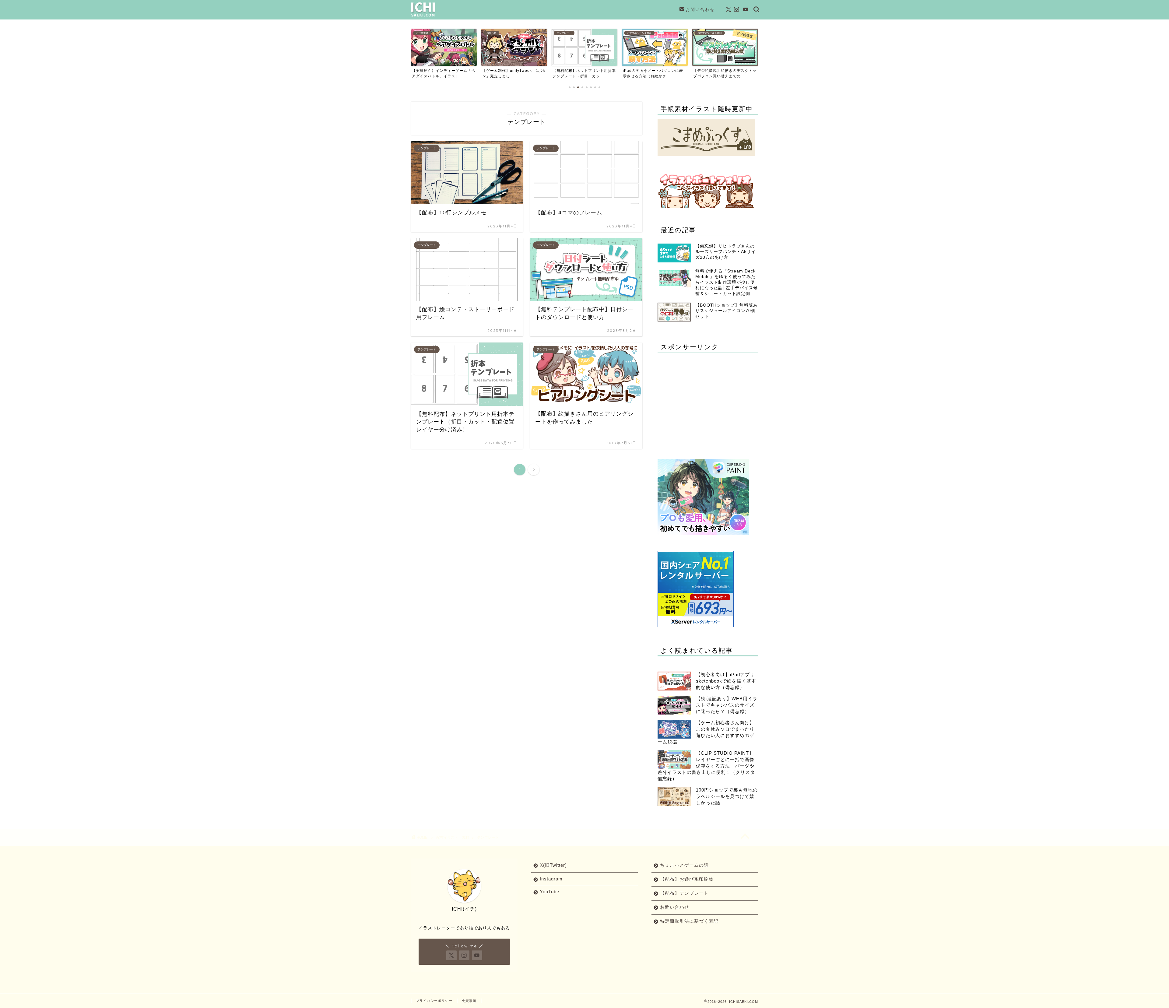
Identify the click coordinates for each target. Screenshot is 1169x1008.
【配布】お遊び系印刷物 (687, 879)
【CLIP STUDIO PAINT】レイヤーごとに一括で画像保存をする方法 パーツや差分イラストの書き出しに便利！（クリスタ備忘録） (706, 765)
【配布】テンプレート (684, 893)
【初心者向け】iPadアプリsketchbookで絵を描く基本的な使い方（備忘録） (726, 681)
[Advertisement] (709, 400)
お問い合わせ (700, 9)
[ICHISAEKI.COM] (423, 16)
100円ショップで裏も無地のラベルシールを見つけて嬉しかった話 (727, 796)
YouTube (549, 891)
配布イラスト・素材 (452, 837)
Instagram (551, 878)
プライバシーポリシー (434, 1001)
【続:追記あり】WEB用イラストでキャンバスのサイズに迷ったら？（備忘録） (726, 705)
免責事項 (469, 1001)
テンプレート (488, 837)
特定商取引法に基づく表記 (689, 921)
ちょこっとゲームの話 (684, 865)
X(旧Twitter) (553, 865)
